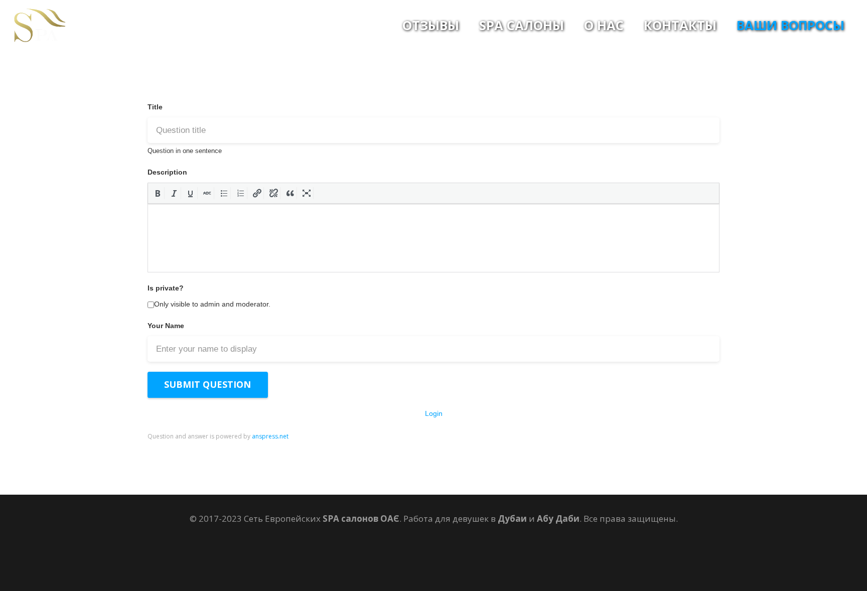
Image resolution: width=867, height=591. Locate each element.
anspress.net (270, 436)
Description (167, 172)
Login (434, 413)
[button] (158, 193)
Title (155, 107)
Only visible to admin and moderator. (212, 304)
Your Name (166, 326)
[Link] (39, 25)
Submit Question (207, 384)
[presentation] (158, 193)
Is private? (166, 288)
